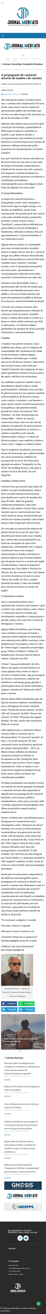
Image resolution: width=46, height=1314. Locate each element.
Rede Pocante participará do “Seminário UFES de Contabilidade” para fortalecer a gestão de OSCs (22, 1168)
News (15, 59)
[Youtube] (26, 1238)
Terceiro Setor (9, 1035)
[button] (9, 1003)
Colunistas (16, 64)
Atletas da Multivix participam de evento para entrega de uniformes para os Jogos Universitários (21, 1125)
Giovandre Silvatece (33, 64)
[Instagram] (20, 1238)
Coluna (6, 64)
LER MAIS (7, 1080)
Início (8, 59)
